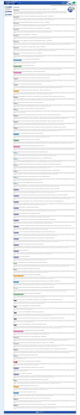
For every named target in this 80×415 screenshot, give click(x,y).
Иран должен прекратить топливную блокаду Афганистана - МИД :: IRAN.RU (27, 268)
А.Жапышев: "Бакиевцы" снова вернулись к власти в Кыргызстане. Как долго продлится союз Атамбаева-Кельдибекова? (34, 237)
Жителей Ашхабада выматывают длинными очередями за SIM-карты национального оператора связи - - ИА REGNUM (34, 342)
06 (5, 8)
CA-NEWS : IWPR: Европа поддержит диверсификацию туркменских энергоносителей (28, 182)
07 (6, 8)
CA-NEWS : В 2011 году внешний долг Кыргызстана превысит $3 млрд (25, 354)
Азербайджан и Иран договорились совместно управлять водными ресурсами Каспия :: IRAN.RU (30, 262)
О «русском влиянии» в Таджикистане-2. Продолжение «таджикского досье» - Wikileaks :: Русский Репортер (32, 90)
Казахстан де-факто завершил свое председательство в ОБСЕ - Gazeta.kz (26, 385)
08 (7, 8)
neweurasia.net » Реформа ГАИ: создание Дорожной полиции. (24, 65)
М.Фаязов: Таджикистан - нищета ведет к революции (22, 373)
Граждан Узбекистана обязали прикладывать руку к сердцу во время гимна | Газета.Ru (28, 133)
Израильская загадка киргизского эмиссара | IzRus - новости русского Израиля (27, 139)
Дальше (14, 14)
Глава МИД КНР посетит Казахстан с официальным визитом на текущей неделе (27, 361)
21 (6, 9)
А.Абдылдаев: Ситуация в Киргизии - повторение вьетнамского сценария (26, 207)
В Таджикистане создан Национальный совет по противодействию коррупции (27, 213)
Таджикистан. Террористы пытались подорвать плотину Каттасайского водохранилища (28, 243)
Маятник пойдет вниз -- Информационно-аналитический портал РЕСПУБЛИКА (27, 293)
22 (7, 9)
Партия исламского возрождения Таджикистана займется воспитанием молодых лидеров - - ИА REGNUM (31, 22)
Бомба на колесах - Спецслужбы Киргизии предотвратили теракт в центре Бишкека (28, 83)
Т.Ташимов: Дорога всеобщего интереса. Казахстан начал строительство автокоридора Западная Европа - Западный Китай (34, 219)
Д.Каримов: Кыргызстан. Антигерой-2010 (21, 250)
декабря (15, 7)
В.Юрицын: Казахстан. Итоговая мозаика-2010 (21, 256)
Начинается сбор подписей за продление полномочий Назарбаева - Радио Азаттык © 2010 (29, 145)
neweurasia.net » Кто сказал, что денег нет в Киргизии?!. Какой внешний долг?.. (27, 59)
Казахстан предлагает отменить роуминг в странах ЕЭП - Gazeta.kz (25, 391)
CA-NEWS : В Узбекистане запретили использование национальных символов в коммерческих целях (30, 151)
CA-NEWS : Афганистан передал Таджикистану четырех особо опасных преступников (28, 102)
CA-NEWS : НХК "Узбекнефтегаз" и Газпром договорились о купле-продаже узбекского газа (29, 108)
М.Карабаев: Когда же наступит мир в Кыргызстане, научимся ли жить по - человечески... (29, 367)
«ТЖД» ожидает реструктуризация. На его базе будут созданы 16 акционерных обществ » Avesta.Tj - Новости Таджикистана (35, 404)
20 (5, 9)
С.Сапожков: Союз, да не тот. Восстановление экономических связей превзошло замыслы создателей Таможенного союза (34, 231)
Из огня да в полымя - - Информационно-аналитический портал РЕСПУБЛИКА (27, 274)
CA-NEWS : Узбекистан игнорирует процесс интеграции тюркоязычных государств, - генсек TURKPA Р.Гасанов (32, 157)
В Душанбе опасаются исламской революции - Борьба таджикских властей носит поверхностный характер (31, 77)
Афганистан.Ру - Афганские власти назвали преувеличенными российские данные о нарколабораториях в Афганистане (33, 287)
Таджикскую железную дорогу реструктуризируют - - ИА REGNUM (25, 34)
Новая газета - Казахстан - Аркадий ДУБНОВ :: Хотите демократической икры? (27, 305)
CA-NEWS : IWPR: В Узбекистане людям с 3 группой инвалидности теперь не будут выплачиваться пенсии (31, 176)
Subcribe (6, 14)
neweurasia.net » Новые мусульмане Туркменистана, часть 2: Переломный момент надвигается (29, 71)
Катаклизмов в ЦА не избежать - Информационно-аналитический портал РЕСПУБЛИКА (29, 330)
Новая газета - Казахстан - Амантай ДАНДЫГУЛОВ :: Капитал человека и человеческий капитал (30, 324)
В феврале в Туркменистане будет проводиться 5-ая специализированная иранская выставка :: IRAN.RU (31, 379)
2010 (18, 7)
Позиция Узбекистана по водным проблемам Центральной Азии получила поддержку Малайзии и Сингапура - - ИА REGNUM (35, 9)
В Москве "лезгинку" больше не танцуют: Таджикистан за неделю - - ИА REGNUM (28, 52)
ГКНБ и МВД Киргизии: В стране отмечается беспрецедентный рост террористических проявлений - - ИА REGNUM (33, 16)
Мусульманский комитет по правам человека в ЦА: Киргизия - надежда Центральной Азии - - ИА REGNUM (32, 28)
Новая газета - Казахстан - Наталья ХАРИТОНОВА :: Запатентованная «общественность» (29, 311)
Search (6, 11)
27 (13, 7)
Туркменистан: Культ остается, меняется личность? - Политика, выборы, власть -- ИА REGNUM (30, 336)
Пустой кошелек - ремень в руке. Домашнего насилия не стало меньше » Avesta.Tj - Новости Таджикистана (32, 398)
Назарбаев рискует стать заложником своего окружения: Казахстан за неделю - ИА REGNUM (29, 46)
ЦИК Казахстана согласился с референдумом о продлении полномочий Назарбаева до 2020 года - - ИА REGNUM (33, 40)
